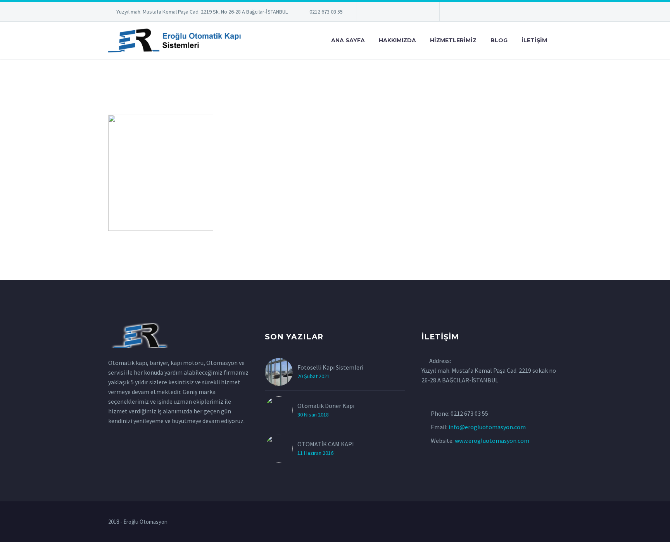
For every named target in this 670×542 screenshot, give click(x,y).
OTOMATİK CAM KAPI (325, 444)
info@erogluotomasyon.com (487, 427)
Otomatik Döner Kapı (325, 406)
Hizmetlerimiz (453, 40)
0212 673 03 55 (326, 11)
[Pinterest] (408, 13)
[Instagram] (397, 13)
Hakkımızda (397, 40)
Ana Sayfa (348, 40)
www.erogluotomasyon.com (492, 440)
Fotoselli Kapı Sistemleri (330, 367)
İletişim (534, 40)
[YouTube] (420, 13)
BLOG (499, 40)
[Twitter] (385, 13)
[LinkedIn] (374, 13)
